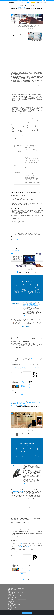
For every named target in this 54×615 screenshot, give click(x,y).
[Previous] (29, 36)
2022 (14, 401)
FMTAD (19, 12)
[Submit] (19, 0)
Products (26, 0)
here (24, 368)
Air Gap (13, 238)
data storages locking (39, 401)
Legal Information (10, 593)
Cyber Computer (16, 401)
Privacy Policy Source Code (12, 592)
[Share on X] (22, 28)
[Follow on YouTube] (45, 0)
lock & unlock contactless (34, 402)
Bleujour (20, 546)
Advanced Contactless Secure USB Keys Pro (22, 589)
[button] (23, 2)
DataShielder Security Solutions (21, 598)
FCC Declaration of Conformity (12, 607)
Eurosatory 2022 (25, 402)
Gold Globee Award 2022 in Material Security (35, 303)
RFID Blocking (22, 243)
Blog (28, 0)
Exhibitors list (30, 384)
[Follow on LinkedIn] (32, 269)
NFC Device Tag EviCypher (16, 403)
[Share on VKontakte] (28, 28)
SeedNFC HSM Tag (20, 604)
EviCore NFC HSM (13, 243)
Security (25, 243)
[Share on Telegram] (32, 28)
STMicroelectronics (35, 536)
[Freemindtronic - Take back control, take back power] (11, 2)
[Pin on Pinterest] (27, 28)
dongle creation (13, 402)
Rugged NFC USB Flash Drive (23, 403)
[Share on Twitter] (24, 28)
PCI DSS (20, 243)
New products (30, 568)
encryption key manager (17, 402)
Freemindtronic (17, 243)
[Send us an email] (43, 0)
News (31, 0)
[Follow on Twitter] (42, 0)
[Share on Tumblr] (31, 28)
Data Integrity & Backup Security (21, 596)
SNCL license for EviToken (11, 596)
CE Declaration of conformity (12, 604)
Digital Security (13, 7)
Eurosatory (20, 401)
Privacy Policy (10, 591)
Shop (41, 0)
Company (38, 0)
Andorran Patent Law (11, 595)
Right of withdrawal (10, 603)
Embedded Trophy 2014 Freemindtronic (12, 572)
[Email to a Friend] (25, 28)
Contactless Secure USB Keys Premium (22, 593)
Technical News (23, 7)
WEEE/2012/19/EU (10, 608)
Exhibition (30, 387)
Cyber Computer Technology (33, 401)
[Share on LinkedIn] (30, 28)
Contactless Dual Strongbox (16, 405)
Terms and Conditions (11, 588)
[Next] (40, 36)
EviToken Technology (18, 7)
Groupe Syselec (27, 537)
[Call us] (31, 269)
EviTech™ (22, 0)
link (24, 84)
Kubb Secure (30, 402)
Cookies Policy (10, 594)
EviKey (32, 358)
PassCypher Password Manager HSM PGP (21, 602)
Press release (22, 401)
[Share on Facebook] (21, 28)
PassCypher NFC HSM (21, 600)
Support (34, 0)
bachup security (28, 401)
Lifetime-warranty (10, 609)
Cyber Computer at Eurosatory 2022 (19, 248)
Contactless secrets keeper (39, 579)
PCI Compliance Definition (15, 239)
